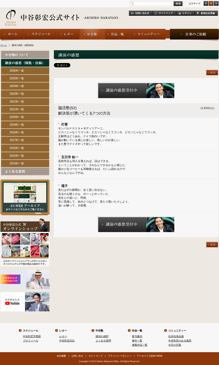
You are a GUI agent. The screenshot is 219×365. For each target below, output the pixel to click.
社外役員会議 (176, 336)
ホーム (3, 45)
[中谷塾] (92, 30)
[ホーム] (12, 30)
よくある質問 (103, 340)
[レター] (67, 30)
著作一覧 (137, 340)
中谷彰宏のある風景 (179, 340)
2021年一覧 (17, 109)
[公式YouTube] (25, 294)
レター (63, 330)
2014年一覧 (17, 163)
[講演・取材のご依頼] (194, 30)
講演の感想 (102, 336)
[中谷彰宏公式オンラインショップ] (25, 220)
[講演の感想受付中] (136, 84)
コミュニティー (177, 330)
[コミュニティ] (148, 30)
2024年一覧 (17, 86)
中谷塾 (99, 330)
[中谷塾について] (25, 52)
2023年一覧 (17, 93)
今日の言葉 (174, 344)
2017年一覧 (17, 140)
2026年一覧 (17, 70)
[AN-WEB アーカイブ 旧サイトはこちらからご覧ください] (25, 181)
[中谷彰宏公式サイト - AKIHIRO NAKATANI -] (62, 13)
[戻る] (212, 71)
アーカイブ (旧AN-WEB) (150, 356)
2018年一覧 (17, 132)
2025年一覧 (17, 78)
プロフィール (30, 340)
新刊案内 (137, 336)
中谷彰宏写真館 (32, 336)
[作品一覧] (117, 30)
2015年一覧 (17, 155)
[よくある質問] (25, 169)
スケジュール (30, 330)
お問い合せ (77, 356)
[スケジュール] (40, 30)
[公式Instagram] (25, 271)
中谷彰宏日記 (67, 340)
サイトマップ (96, 356)
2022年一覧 (17, 101)
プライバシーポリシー (120, 356)
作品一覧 (137, 330)
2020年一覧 (17, 117)
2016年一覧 (17, 148)
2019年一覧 (17, 124)
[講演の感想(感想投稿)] (25, 60)
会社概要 (61, 356)
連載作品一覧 (139, 344)
